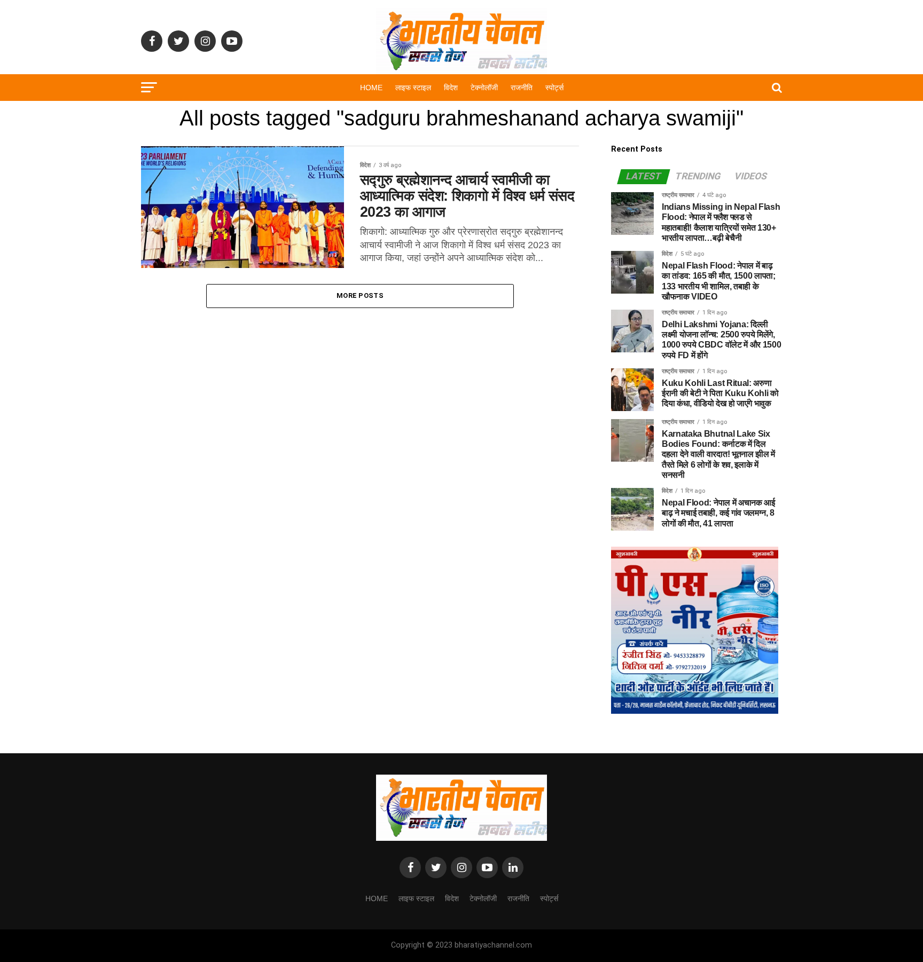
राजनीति (522, 87)
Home (371, 87)
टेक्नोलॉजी (484, 87)
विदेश (451, 87)
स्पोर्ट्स (554, 87)
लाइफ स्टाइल (413, 87)
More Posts (360, 295)
